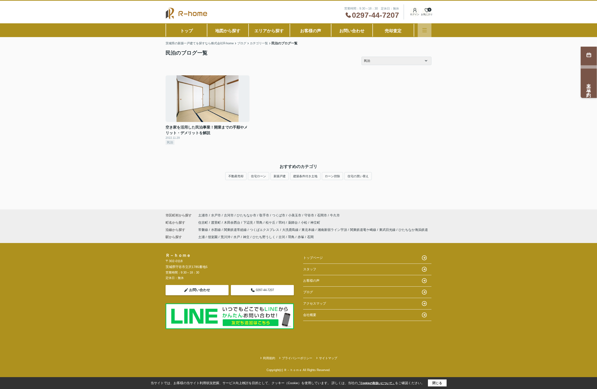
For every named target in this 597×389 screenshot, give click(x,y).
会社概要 (309, 315)
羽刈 (282, 222)
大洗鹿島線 (290, 230)
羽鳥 (260, 222)
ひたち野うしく (264, 237)
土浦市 (203, 215)
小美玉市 (294, 215)
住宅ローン (258, 176)
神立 (246, 237)
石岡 (310, 237)
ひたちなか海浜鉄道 (413, 230)
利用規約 (269, 358)
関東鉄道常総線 (236, 230)
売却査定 (393, 30)
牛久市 (335, 215)
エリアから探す (269, 30)
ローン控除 (332, 176)
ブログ (308, 292)
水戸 (236, 237)
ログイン (414, 14)
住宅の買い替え (358, 176)
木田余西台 (232, 222)
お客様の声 (310, 30)
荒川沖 (225, 237)
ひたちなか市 (246, 215)
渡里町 (216, 222)
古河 (281, 237)
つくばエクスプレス (265, 230)
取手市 (264, 215)
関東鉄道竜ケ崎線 (363, 230)
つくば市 (278, 215)
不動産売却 (235, 176)
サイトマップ (328, 358)
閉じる (437, 383)
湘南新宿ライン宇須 (333, 230)
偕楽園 (213, 237)
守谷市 (309, 215)
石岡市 (322, 215)
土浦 (201, 237)
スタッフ (309, 269)
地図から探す (227, 30)
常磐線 (203, 230)
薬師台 (293, 222)
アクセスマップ (314, 303)
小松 (304, 222)
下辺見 (248, 222)
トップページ (313, 258)
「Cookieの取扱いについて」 (376, 383)
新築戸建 (280, 176)
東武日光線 (387, 230)
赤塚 (301, 237)
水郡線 (216, 230)
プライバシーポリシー (297, 358)
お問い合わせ (351, 30)
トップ (186, 30)
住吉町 (203, 222)
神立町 (315, 222)
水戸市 (216, 215)
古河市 (229, 215)
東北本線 (309, 230)
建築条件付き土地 (305, 176)
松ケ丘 (271, 222)
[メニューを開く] (424, 30)
